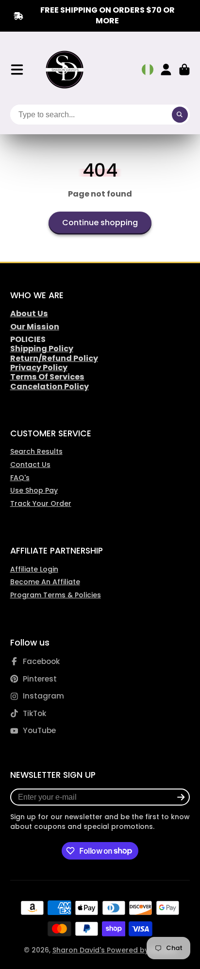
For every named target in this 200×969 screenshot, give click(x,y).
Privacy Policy (38, 367)
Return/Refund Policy (54, 358)
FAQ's (20, 478)
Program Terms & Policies (55, 595)
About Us (29, 313)
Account (166, 69)
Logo (65, 70)
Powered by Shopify (142, 950)
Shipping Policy (41, 348)
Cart (184, 69)
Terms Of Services (47, 376)
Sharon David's (79, 950)
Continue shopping (100, 222)
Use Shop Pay (34, 490)
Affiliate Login (34, 569)
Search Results (36, 451)
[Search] (180, 115)
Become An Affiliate (45, 582)
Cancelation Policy (49, 386)
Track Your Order (40, 503)
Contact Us (30, 464)
